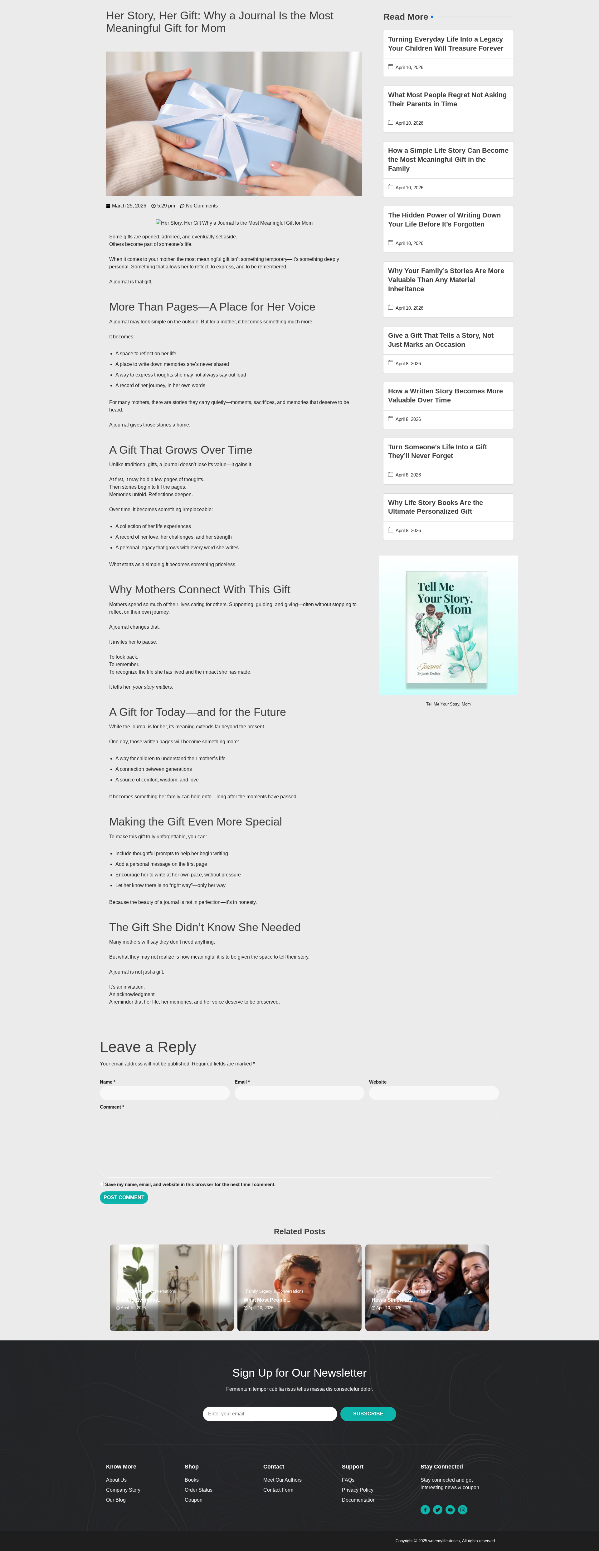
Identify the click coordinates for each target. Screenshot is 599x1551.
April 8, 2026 (408, 363)
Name (107, 1082)
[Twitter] (437, 1509)
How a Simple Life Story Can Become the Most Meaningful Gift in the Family (448, 159)
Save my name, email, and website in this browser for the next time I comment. (190, 1184)
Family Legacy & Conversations (147, 1291)
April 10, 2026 (409, 67)
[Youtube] (450, 1509)
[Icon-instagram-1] (462, 1509)
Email (242, 1082)
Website (378, 1082)
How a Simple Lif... (393, 1300)
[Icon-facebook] (425, 1509)
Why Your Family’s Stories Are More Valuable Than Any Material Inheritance (446, 279)
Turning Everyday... (139, 1300)
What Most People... (267, 1300)
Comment (112, 1107)
